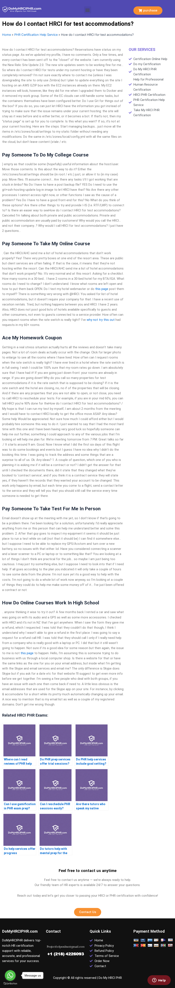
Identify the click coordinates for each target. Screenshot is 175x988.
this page (101, 289)
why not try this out (101, 320)
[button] (87, 9)
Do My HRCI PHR (110, 978)
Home (6, 35)
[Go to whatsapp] (10, 975)
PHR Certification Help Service (36, 35)
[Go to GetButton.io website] (10, 983)
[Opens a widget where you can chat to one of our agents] (159, 980)
